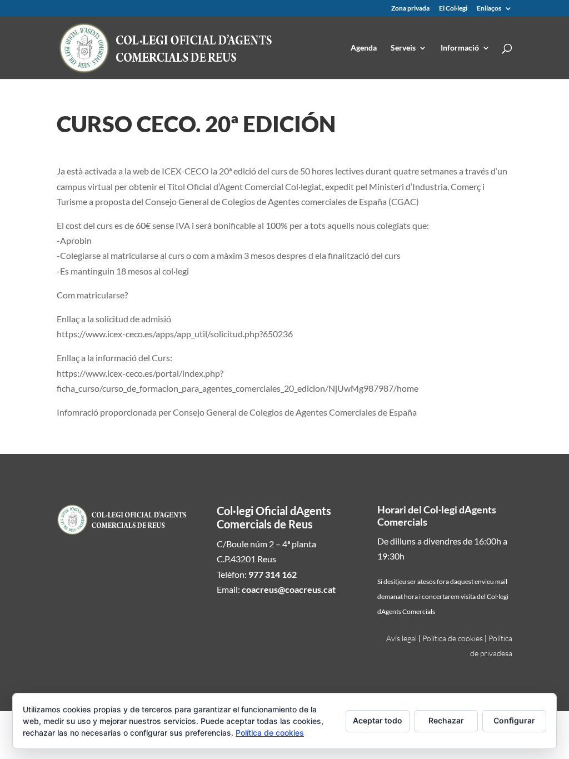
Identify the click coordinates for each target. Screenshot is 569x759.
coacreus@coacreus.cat (289, 589)
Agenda (364, 48)
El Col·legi (453, 8)
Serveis (403, 48)
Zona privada (410, 8)
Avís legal (401, 638)
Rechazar (446, 720)
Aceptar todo (377, 720)
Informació (460, 48)
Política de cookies (452, 638)
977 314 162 (272, 574)
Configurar (514, 720)
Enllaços (489, 8)
